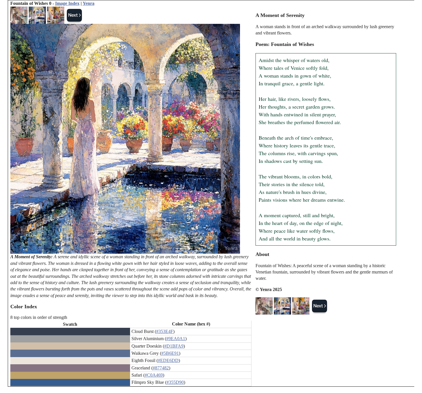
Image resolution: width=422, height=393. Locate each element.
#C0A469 (154, 375)
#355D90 (175, 382)
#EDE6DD (168, 360)
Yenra (88, 3)
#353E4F (164, 331)
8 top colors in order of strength (38, 317)
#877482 (161, 367)
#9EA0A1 (175, 338)
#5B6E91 (170, 353)
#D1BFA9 (173, 346)
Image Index (67, 3)
